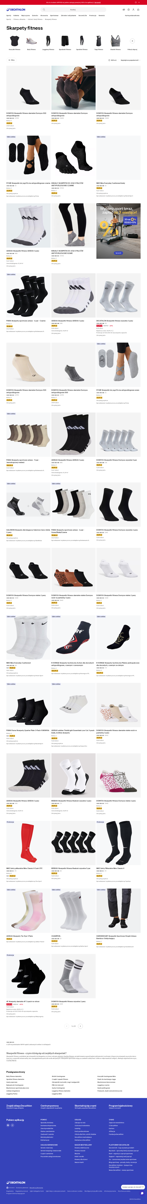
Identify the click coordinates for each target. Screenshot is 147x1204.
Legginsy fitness (48, 49)
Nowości (102, 15)
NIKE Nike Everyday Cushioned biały (110, 183)
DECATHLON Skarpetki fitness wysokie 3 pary (114, 321)
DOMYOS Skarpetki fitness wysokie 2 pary (68, 1001)
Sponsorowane (101, 204)
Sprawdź (118, 253)
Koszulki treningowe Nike (107, 1076)
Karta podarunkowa (132, 15)
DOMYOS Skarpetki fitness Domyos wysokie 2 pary (117, 530)
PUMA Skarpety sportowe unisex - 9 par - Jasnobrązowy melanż (22, 461)
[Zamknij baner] (139, 2)
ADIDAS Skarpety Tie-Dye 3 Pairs (19, 936)
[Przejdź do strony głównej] (15, 9)
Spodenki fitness (65, 49)
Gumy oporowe (11, 1082)
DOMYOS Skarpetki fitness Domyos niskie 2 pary (26, 595)
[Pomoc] (128, 9)
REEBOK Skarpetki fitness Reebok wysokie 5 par (70, 868)
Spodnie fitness (82, 49)
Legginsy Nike (57, 1094)
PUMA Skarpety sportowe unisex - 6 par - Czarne (26, 321)
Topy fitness (98, 49)
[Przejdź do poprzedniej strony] (66, 1026)
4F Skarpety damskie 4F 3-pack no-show (22, 1001)
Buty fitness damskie (14, 1076)
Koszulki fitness (14, 49)
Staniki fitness (115, 49)
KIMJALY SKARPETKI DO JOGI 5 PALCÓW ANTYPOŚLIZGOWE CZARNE (67, 184)
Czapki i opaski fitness (60, 1079)
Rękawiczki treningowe (14, 1085)
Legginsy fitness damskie (61, 1091)
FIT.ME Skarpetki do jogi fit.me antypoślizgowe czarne (28, 183)
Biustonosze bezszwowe (106, 1082)
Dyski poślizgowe (104, 1088)
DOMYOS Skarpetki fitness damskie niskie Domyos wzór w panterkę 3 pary (72, 596)
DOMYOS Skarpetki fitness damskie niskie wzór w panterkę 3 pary (116, 731)
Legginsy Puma (11, 1094)
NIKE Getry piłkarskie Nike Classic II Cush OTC (24, 868)
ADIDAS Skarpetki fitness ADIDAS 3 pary (22, 251)
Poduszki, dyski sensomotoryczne (110, 1091)
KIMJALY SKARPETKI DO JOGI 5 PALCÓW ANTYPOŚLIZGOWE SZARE (67, 252)
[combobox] (131, 60)
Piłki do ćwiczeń (58, 1085)
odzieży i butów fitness (65, 1056)
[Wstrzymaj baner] (135, 2)
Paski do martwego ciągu (107, 1079)
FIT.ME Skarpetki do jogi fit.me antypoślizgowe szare (117, 390)
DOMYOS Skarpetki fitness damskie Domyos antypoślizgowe (69, 114)
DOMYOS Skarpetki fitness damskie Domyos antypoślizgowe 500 (69, 391)
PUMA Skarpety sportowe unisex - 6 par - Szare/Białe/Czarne (67, 531)
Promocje (92, 15)
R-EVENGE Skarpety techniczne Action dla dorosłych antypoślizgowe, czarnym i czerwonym (72, 664)
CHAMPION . (56, 936)
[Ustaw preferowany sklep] (123, 9)
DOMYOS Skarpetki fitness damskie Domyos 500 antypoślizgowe (26, 114)
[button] (113, 331)
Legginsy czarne (103, 1085)
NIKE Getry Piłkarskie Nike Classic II (110, 868)
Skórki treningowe (58, 1076)
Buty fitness (31, 49)
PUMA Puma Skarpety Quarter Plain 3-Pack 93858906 (27, 730)
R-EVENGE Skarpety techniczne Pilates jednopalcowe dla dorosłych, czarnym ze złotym (117, 664)
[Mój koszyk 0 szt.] (138, 9)
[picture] (28, 88)
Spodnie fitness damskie (15, 1079)
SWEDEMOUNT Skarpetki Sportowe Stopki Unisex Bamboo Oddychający (116, 937)
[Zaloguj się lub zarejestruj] (133, 9)
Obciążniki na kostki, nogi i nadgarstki (66, 1082)
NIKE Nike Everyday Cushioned (18, 663)
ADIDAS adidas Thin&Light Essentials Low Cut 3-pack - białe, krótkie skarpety (73, 731)
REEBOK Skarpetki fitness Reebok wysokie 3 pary (71, 801)
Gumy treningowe (58, 1088)
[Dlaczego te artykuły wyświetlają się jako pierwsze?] (109, 60)
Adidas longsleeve (13, 1091)
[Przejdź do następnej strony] (80, 1026)
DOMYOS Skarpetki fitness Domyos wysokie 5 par (116, 460)
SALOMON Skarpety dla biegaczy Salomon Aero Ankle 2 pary (28, 531)
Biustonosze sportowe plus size (17, 1088)
